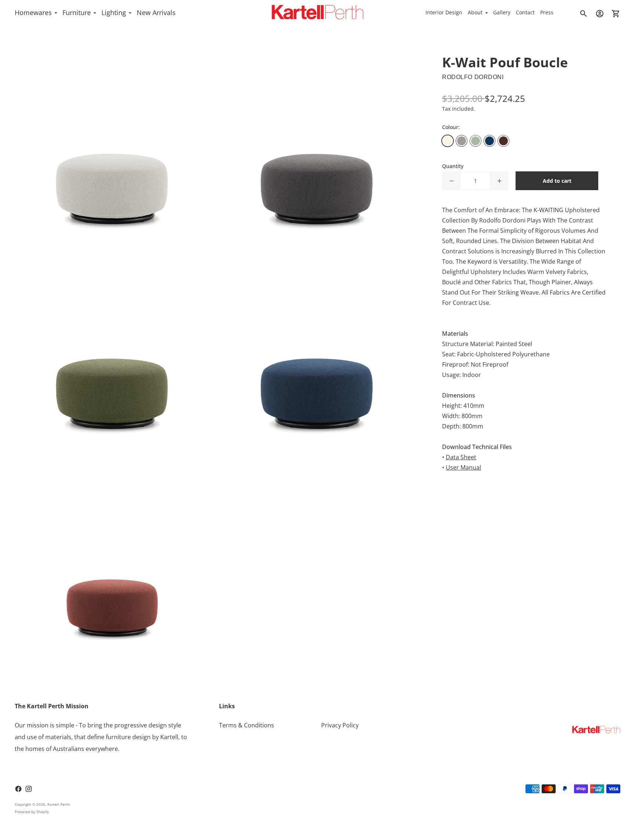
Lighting (113, 12)
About (475, 12)
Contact (525, 12)
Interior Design (444, 12)
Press (546, 12)
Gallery (501, 12)
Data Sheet (461, 457)
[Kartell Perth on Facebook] (18, 788)
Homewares (33, 12)
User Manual (463, 467)
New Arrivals (156, 12)
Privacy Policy (340, 725)
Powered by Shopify (32, 811)
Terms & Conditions (246, 725)
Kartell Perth (58, 804)
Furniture (76, 12)
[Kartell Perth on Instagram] (28, 788)
